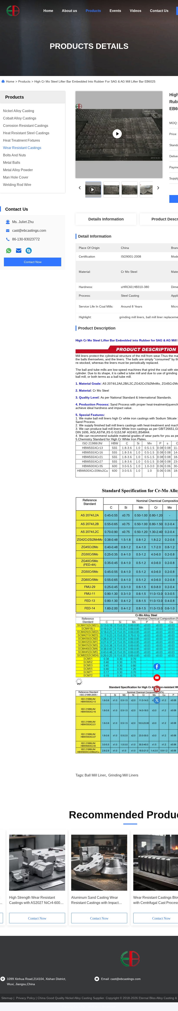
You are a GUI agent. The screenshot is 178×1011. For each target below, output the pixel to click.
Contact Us (159, 11)
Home (48, 11)
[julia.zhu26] (28, 250)
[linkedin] (157, 689)
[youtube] (157, 678)
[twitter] (157, 700)
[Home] (13, 10)
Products (93, 11)
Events (115, 11)
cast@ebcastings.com (29, 230)
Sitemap (7, 998)
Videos (135, 11)
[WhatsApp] (8, 250)
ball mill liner (95, 775)
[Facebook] (157, 666)
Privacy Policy (25, 998)
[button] (28, 873)
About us (69, 11)
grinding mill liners (123, 775)
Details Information (106, 219)
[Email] (18, 250)
